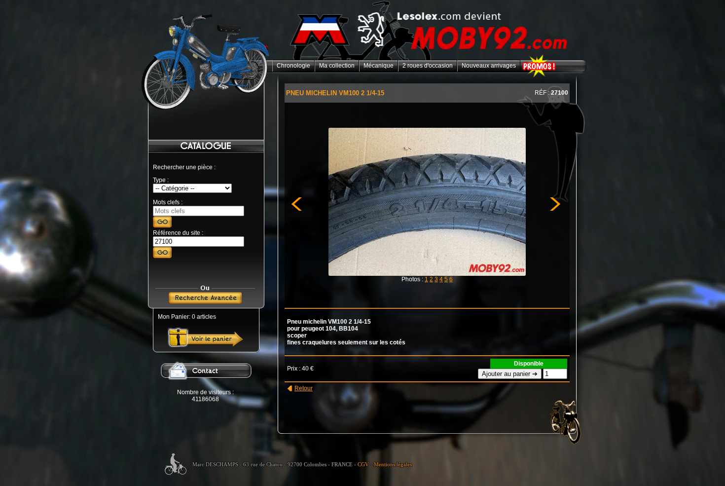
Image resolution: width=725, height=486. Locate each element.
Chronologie (293, 65)
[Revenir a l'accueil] (429, 58)
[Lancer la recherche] (162, 225)
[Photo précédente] (301, 302)
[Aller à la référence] (162, 256)
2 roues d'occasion (427, 65)
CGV (363, 464)
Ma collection (337, 65)
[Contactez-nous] (205, 386)
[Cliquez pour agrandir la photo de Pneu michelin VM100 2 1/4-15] (427, 273)
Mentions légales (393, 464)
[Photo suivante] (550, 302)
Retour (303, 388)
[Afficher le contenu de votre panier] (205, 345)
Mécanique (378, 65)
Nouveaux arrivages (489, 65)
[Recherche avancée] (205, 301)
